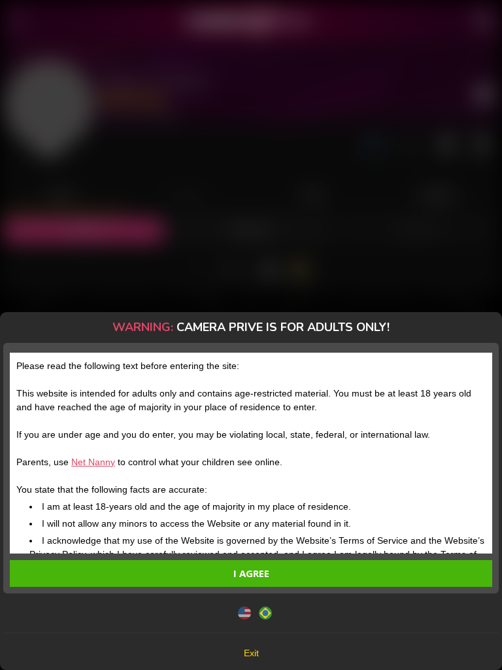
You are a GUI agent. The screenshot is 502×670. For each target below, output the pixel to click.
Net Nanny (93, 462)
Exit (251, 653)
